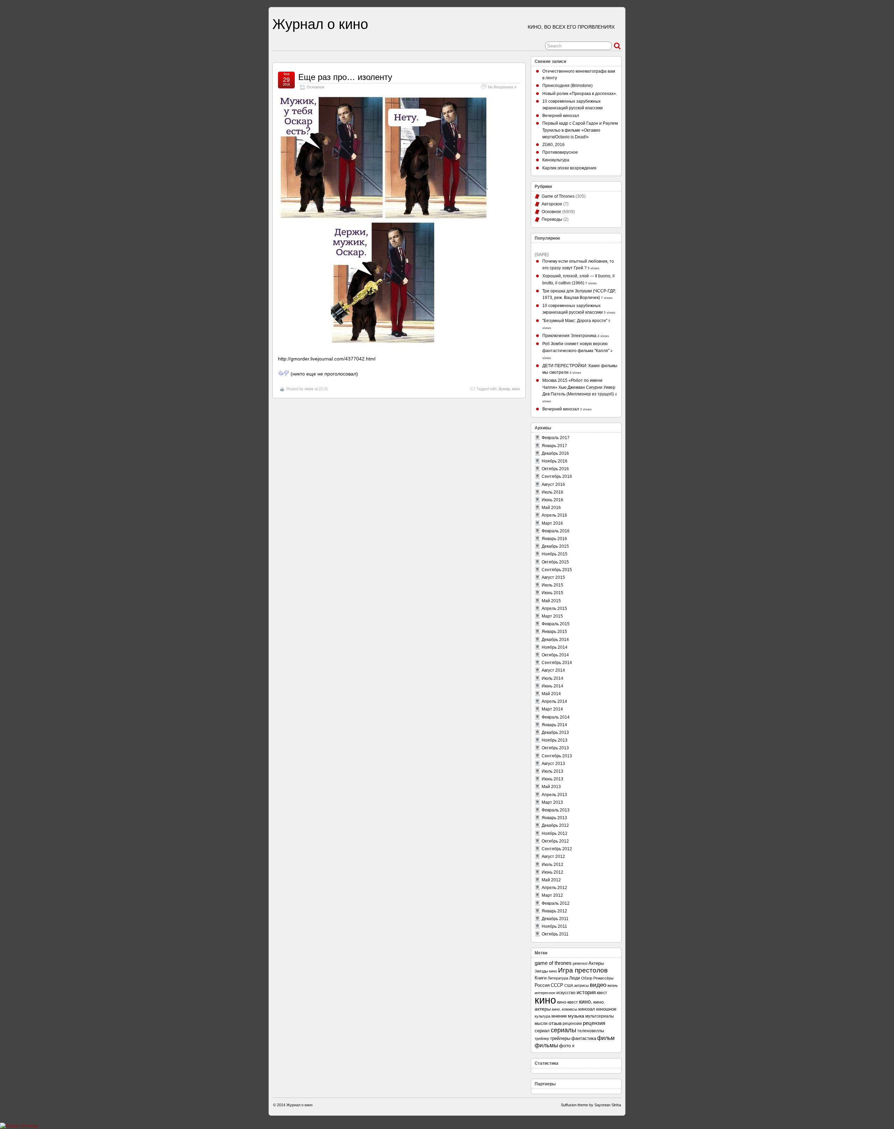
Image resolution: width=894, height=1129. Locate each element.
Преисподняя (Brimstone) (567, 85)
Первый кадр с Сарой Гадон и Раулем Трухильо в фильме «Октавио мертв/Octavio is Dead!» (580, 130)
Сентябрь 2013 (557, 755)
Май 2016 (551, 507)
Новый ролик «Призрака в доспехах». (579, 93)
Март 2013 (552, 802)
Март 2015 (552, 616)
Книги (541, 978)
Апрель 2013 (554, 794)
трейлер (542, 1038)
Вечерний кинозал (560, 115)
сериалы (563, 1030)
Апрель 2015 (554, 608)
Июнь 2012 (552, 872)
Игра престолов (583, 970)
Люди (574, 978)
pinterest (580, 963)
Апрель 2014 (554, 701)
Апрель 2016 (554, 515)
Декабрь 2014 (555, 639)
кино (516, 389)
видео (598, 985)
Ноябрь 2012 (554, 833)
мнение (559, 1016)
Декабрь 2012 (555, 825)
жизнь (612, 985)
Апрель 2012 (554, 887)
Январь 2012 (554, 911)
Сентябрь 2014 (557, 662)
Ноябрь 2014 (554, 647)
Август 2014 (553, 670)
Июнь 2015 (552, 592)
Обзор (586, 978)
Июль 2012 (552, 864)
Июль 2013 (552, 771)
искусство (566, 992)
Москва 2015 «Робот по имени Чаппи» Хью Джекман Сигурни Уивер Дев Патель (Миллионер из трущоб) (578, 387)
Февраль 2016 (556, 531)
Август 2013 (553, 763)
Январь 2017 (554, 445)
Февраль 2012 (556, 903)
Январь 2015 (554, 631)
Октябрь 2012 (555, 841)
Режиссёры (603, 978)
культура (542, 1016)
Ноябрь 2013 (554, 740)
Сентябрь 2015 (557, 569)
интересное (545, 993)
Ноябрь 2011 (554, 926)
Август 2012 (553, 856)
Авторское (552, 204)
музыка (576, 1016)
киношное (606, 1009)
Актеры (596, 963)
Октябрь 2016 (555, 468)
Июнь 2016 (552, 499)
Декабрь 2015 (555, 546)
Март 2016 (552, 523)
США (568, 985)
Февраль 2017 (556, 437)
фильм (606, 1038)
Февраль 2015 (556, 623)
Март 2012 (552, 895)
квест (602, 992)
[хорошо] (281, 373)
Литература (558, 978)
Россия (542, 985)
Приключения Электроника (569, 335)
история (586, 992)
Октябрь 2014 (555, 655)
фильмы (546, 1045)
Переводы (552, 219)
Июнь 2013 (552, 779)
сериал (542, 1030)
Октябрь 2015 (555, 562)
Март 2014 (552, 709)
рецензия (594, 1023)
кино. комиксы (564, 1009)
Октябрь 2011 (555, 934)
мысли (541, 1023)
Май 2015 (551, 600)
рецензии (572, 1023)
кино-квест (567, 1002)
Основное (315, 87)
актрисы (581, 985)
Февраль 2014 (556, 717)
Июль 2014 (552, 678)
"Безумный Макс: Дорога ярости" (574, 320)
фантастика (583, 1038)
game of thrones (553, 963)
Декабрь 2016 (555, 453)
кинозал (586, 1009)
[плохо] (286, 373)
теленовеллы (590, 1030)
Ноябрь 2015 (554, 554)
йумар (504, 389)
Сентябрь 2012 (557, 848)
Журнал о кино (320, 24)
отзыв (555, 1023)
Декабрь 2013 (555, 732)
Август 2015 (553, 577)
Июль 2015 (552, 585)
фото (565, 1045)
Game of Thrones (558, 196)
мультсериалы (599, 1016)
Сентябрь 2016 (557, 476)
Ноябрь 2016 (554, 461)
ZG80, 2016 (553, 144)
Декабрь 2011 (555, 918)
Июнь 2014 (552, 686)
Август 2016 (553, 484)
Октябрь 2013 (555, 747)
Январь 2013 (554, 817)
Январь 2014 (554, 724)
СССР (557, 985)
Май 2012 (551, 879)
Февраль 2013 (556, 810)
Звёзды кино (546, 971)
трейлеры (560, 1038)
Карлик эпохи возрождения (569, 168)
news (309, 389)
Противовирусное (560, 152)
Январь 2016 (554, 538)
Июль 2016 (552, 492)
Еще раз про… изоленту (345, 77)
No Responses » (502, 87)
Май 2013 (551, 786)
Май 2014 (551, 693)
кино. (585, 1002)
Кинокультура (555, 160)
